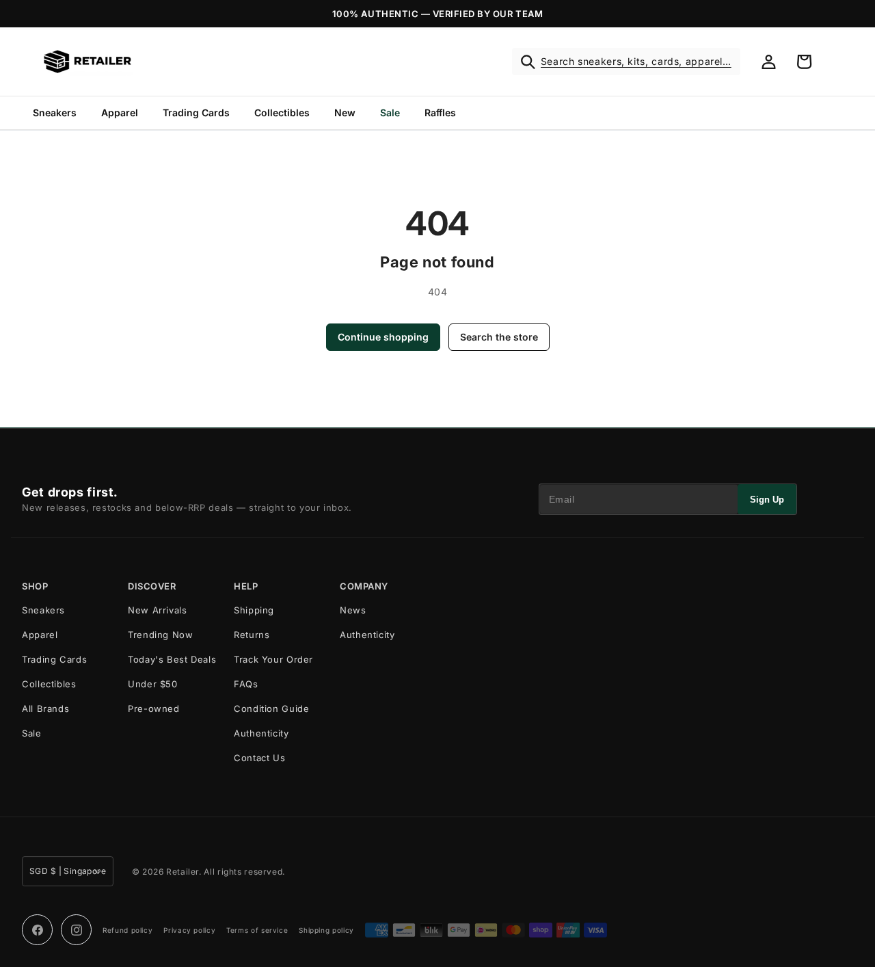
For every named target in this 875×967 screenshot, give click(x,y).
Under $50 (153, 683)
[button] (626, 61)
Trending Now (160, 634)
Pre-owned (154, 708)
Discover (152, 586)
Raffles (440, 112)
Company (364, 586)
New (344, 112)
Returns (251, 634)
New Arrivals (157, 610)
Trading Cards (196, 112)
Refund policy (127, 930)
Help (246, 586)
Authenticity (261, 733)
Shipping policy (326, 930)
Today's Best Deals (172, 659)
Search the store (499, 337)
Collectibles (282, 112)
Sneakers (55, 112)
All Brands (45, 708)
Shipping (254, 610)
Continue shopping (383, 337)
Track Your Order (273, 659)
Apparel (119, 112)
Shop (35, 586)
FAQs (246, 683)
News (353, 610)
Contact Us (259, 757)
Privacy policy (189, 930)
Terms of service (257, 930)
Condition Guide (271, 708)
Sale (390, 112)
